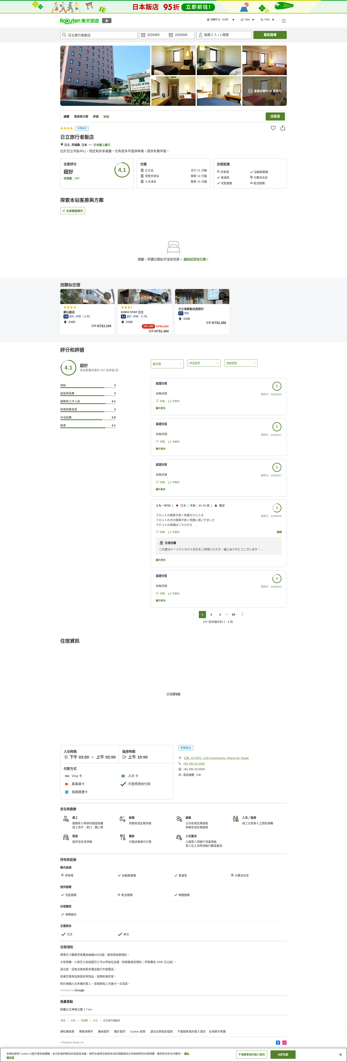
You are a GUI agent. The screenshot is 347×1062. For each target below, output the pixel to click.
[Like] (273, 128)
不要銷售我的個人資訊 (192, 1031)
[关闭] (340, 1054)
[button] (79, 21)
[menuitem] (221, 19)
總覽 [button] (66, 116)
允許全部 (283, 1054)
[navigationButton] (193, 614)
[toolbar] (167, 35)
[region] (173, 1055)
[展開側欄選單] (283, 20)
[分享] (283, 128)
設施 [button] (106, 116)
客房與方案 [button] (81, 116)
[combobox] (99, 35)
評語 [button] (96, 116)
